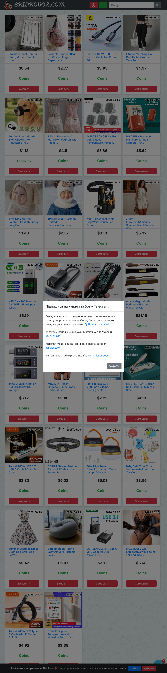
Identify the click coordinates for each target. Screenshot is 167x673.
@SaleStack (53, 347)
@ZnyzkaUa (53, 335)
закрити (114, 366)
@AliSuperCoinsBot (97, 324)
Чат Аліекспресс (98, 355)
